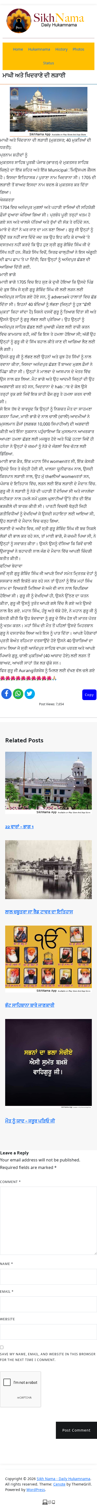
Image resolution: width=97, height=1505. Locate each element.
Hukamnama (39, 49)
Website (7, 1319)
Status (48, 62)
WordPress (35, 1489)
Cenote (59, 1484)
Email (7, 1291)
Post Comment (76, 1430)
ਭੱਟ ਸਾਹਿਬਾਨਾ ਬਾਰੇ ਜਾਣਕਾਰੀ (29, 1005)
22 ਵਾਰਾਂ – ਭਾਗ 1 (19, 827)
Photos (78, 49)
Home (18, 49)
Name (6, 1264)
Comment (10, 1182)
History (61, 49)
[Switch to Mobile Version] (48, 1502)
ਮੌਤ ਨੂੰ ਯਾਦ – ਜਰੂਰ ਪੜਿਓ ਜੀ (30, 1121)
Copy (89, 694)
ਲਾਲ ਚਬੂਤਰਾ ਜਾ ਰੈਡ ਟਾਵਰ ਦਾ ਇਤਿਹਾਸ (39, 912)
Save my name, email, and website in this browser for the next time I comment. (47, 1357)
